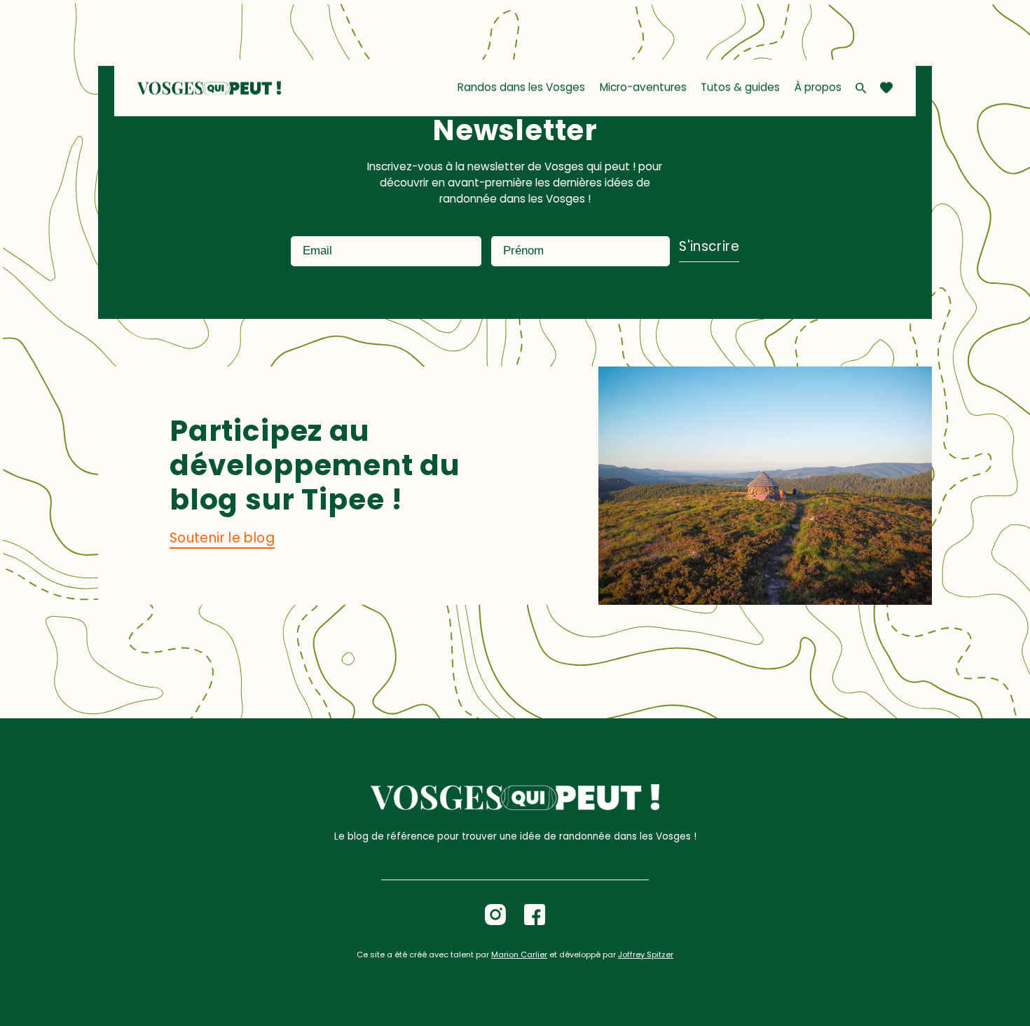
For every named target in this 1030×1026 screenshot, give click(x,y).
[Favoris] (886, 87)
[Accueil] (209, 88)
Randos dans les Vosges (521, 87)
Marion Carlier (519, 954)
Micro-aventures (643, 87)
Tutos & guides (740, 87)
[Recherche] (861, 88)
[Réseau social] (495, 914)
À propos (818, 87)
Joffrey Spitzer (645, 954)
